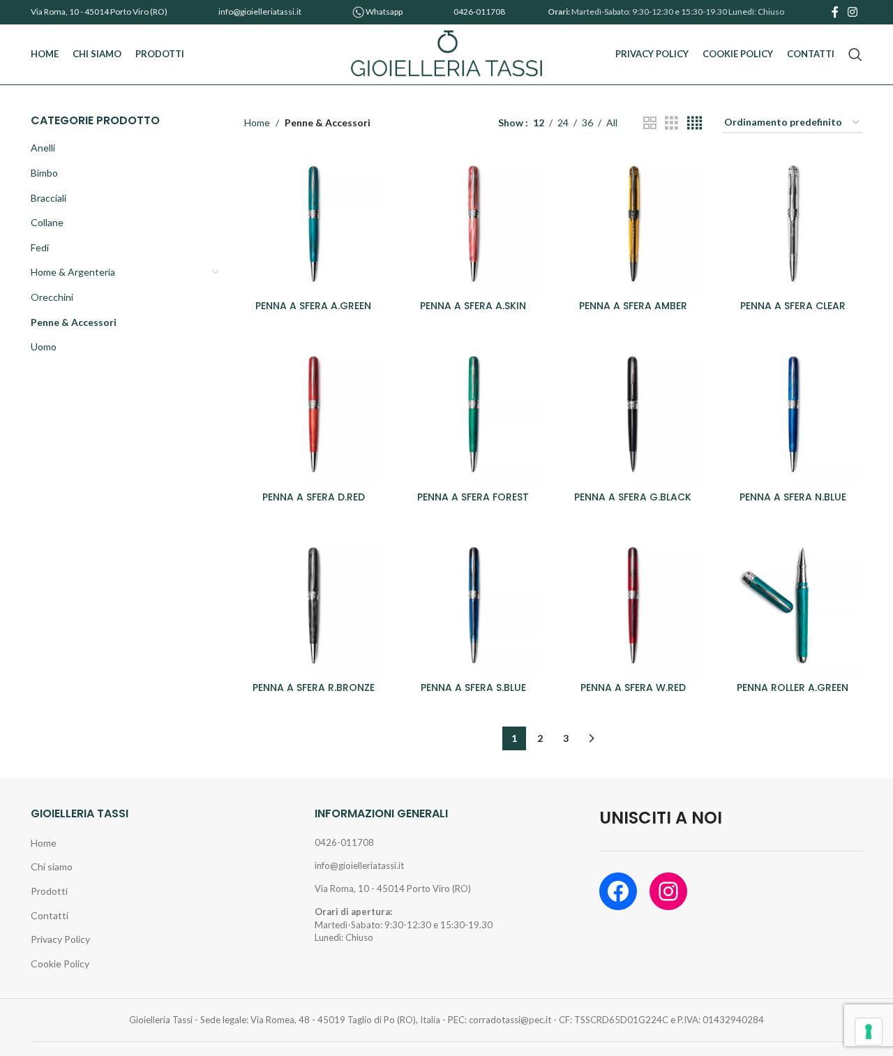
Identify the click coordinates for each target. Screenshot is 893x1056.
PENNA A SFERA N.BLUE (793, 497)
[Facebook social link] (835, 11)
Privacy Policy (60, 939)
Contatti (49, 915)
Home (257, 122)
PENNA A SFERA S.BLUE (473, 687)
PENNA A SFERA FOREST (473, 497)
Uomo (44, 346)
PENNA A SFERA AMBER (633, 306)
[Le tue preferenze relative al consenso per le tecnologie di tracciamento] (868, 1031)
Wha (374, 11)
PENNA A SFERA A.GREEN (313, 306)
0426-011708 (479, 11)
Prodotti (49, 891)
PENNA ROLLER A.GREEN (792, 687)
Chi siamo (52, 866)
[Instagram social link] (852, 11)
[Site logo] (447, 53)
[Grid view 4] (694, 123)
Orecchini (52, 297)
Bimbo (44, 173)
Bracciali (48, 198)
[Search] (855, 54)
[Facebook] (618, 891)
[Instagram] (668, 891)
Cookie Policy (60, 963)
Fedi (40, 247)
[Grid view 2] (649, 123)
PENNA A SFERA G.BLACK (632, 497)
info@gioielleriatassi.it (259, 11)
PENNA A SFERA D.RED (313, 497)
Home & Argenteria (73, 272)
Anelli (43, 148)
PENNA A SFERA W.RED (633, 687)
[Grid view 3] (671, 123)
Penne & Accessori (74, 322)
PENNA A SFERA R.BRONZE (314, 687)
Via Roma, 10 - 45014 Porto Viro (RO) (99, 11)
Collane (47, 222)
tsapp (393, 11)
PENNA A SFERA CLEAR (793, 306)
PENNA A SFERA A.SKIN (473, 306)
